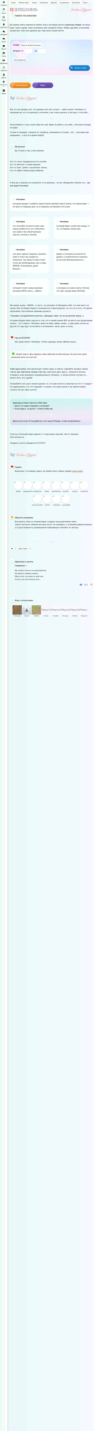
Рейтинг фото (24, 2)
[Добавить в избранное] (91, 585)
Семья (34, 2)
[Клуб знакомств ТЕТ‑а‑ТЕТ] (12, 548)
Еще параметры (20, 60)
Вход (43, 85)
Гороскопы (87, 2)
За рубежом (64, 2)
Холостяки (76, 2)
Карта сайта (22, 548)
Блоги (13, 2)
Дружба (54, 2)
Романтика (44, 2)
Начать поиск (77, 471)
